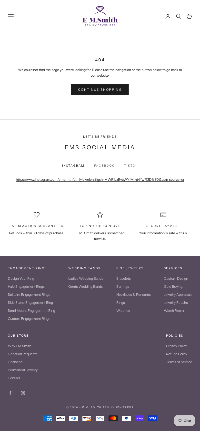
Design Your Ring (21, 278)
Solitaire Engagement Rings (29, 294)
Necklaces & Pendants (133, 294)
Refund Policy (176, 354)
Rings (120, 302)
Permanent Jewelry (23, 370)
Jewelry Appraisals (178, 294)
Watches (123, 310)
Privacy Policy (176, 346)
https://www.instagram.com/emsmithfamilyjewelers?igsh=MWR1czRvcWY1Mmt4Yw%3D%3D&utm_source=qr (100, 179)
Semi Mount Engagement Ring (31, 310)
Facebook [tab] (104, 165)
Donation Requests (22, 354)
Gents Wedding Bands (85, 286)
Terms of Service (179, 362)
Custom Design (176, 278)
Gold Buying (173, 286)
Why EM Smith (19, 346)
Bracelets (123, 278)
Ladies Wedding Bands (85, 278)
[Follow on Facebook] (10, 393)
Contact (14, 378)
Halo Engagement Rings (26, 286)
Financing (15, 362)
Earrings (122, 286)
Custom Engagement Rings (29, 318)
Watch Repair (174, 310)
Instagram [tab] (73, 165)
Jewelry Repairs (176, 302)
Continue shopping (100, 89)
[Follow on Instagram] (22, 393)
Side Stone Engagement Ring (30, 302)
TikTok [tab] (131, 165)
